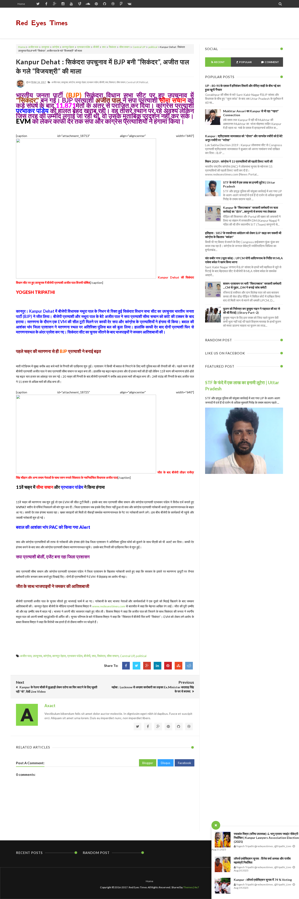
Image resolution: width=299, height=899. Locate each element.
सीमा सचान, (121, 82)
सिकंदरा (112, 47)
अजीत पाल (33, 47)
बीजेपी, (102, 82)
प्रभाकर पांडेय (83, 47)
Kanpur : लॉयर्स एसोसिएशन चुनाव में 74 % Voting (263, 879)
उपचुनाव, (64, 82)
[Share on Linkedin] (157, 666)
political (152, 47)
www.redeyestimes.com (108, 606)
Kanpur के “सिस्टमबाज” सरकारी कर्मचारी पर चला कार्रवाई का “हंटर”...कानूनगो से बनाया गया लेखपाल (250, 209)
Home (21, 3)
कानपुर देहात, (81, 82)
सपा (104, 47)
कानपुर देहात (68, 47)
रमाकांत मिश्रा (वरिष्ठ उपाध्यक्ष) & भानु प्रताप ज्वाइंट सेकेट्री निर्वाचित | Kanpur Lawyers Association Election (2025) (266, 837)
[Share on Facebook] (126, 666)
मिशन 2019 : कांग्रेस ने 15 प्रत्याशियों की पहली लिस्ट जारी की (239, 161)
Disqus (165, 763)
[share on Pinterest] (168, 666)
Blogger (147, 763)
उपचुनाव (45, 47)
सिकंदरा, (112, 82)
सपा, (107, 82)
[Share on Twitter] (136, 666)
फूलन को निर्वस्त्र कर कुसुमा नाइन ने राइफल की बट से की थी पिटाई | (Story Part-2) (251, 310)
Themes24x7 (191, 887)
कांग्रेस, (72, 82)
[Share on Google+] (147, 666)
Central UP (139, 47)
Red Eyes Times (42, 22)
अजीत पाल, (56, 82)
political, (143, 82)
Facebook (184, 763)
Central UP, (132, 82)
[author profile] (20, 86)
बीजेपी (96, 47)
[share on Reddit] (189, 666)
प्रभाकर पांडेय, (93, 82)
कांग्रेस (55, 47)
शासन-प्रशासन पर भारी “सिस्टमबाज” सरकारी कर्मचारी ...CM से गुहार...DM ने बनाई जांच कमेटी (252, 285)
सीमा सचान (124, 47)
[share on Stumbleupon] (178, 666)
